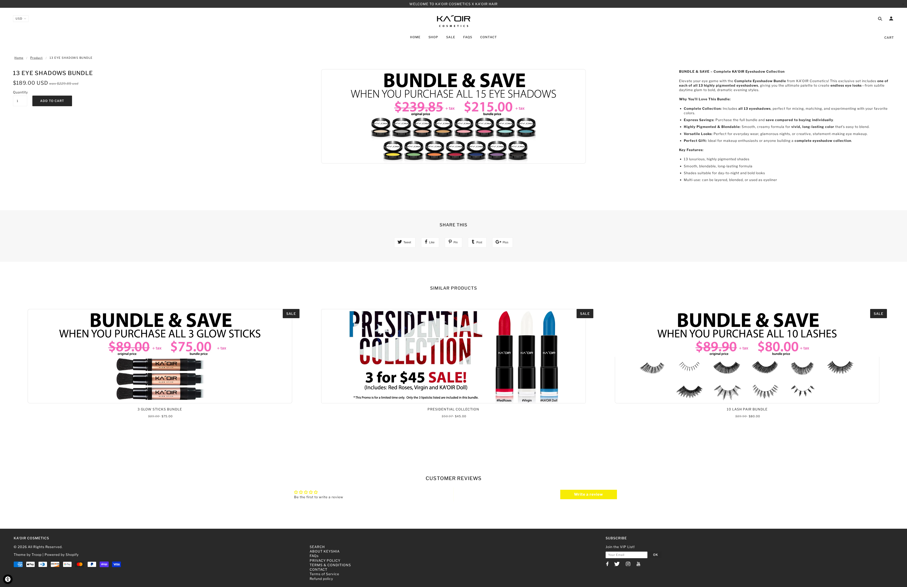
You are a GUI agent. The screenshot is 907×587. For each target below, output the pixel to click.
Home (18, 57)
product (36, 57)
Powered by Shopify (62, 555)
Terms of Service (324, 574)
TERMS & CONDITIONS (330, 565)
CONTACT (318, 569)
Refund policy (321, 579)
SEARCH (317, 547)
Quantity (20, 92)
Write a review (588, 494)
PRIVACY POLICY (325, 560)
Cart (889, 37)
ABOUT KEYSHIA (325, 551)
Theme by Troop (28, 555)
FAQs (314, 556)
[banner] (453, 21)
